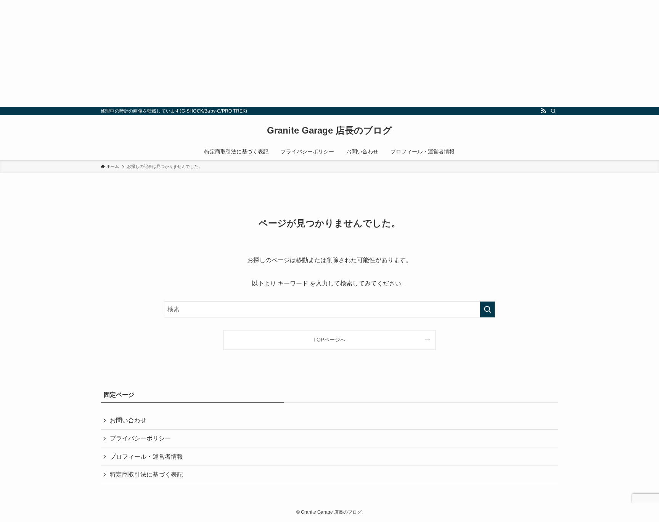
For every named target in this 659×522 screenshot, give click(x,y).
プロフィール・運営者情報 (146, 456)
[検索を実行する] (487, 309)
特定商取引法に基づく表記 (146, 474)
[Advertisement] (229, 53)
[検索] (553, 111)
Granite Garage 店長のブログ (329, 130)
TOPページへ (329, 340)
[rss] (543, 111)
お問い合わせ (128, 420)
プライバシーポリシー (140, 438)
